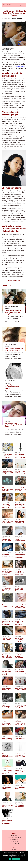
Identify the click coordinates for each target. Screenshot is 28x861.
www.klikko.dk (15, 843)
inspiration (23, 21)
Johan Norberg (14, 306)
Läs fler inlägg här (14, 280)
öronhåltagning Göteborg (18, 66)
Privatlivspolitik (16, 858)
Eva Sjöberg (14, 380)
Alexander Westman (16, 18)
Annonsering (14, 849)
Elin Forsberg (14, 344)
